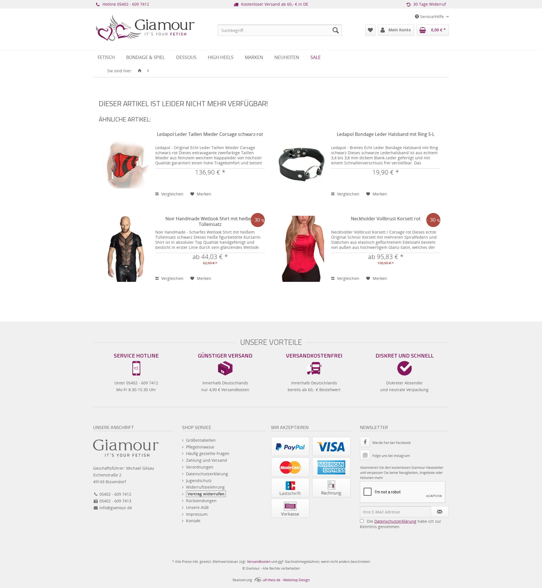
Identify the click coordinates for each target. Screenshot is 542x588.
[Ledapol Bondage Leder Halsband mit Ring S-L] (301, 164)
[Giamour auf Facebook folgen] (366, 442)
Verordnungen (199, 467)
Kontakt (193, 520)
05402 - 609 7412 (133, 4)
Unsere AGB (197, 507)
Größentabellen (201, 440)
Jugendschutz (199, 480)
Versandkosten (258, 561)
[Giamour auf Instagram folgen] (366, 455)
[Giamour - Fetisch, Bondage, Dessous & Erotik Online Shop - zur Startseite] (145, 35)
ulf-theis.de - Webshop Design (286, 580)
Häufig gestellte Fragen (208, 453)
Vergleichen (171, 194)
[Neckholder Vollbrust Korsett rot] (301, 249)
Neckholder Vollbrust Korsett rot (386, 219)
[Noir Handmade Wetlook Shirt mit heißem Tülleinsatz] (126, 249)
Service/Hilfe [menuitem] (432, 16)
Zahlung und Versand (206, 460)
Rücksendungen (201, 500)
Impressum (196, 514)
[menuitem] (280, 30)
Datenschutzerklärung (207, 473)
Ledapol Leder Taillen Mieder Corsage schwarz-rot (210, 134)
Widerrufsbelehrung (205, 487)
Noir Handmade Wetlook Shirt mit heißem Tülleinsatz (210, 221)
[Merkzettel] (370, 30)
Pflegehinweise (200, 447)
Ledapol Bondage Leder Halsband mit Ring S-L (385, 134)
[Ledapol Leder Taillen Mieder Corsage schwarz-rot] (126, 164)
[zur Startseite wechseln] (140, 71)
